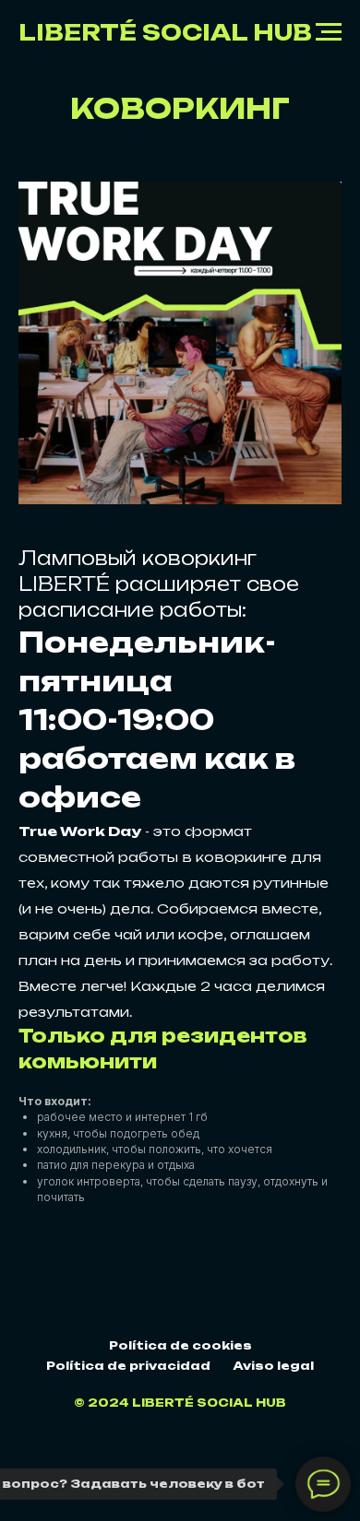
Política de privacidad (128, 1366)
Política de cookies (180, 1345)
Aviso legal (273, 1366)
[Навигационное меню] (329, 32)
